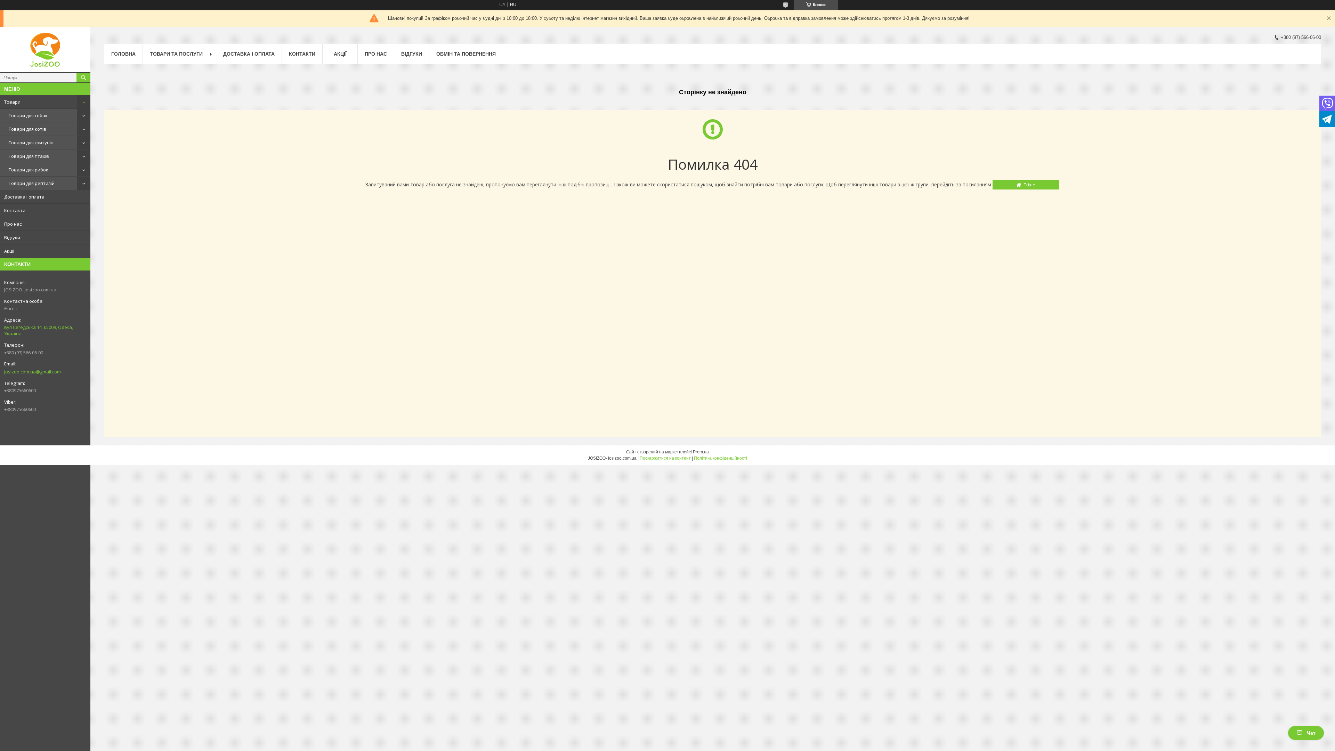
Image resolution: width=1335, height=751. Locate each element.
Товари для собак (28, 115)
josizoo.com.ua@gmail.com (32, 372)
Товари (12, 102)
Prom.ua (701, 452)
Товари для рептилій (32, 183)
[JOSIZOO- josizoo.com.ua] (45, 49)
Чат (1311, 733)
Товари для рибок (28, 170)
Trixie (1029, 184)
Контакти (14, 210)
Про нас (13, 224)
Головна (123, 54)
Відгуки (12, 237)
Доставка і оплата (24, 197)
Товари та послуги (176, 54)
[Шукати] (83, 77)
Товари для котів (27, 129)
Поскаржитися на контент (665, 458)
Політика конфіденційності (720, 458)
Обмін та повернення (466, 54)
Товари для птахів (29, 156)
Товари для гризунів (31, 142)
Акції (9, 251)
